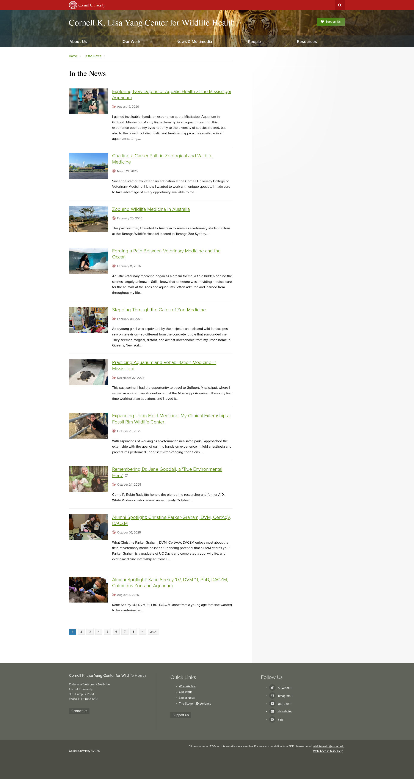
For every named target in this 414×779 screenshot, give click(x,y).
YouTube (283, 704)
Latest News (187, 698)
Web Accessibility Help (328, 751)
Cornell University (79, 751)
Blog (281, 720)
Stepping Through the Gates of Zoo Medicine (159, 310)
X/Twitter (283, 688)
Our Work (185, 692)
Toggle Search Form (340, 5)
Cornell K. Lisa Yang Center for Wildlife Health (152, 22)
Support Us (333, 22)
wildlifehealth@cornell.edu (328, 746)
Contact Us (79, 711)
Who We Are (187, 686)
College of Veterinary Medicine (89, 684)
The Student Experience (195, 703)
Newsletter (285, 711)
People (254, 41)
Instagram (284, 696)
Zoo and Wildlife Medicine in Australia (151, 209)
